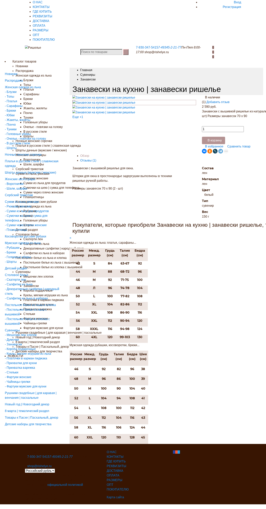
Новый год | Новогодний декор (27, 404)
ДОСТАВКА (41, 21)
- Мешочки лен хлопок (21, 335)
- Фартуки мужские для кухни (25, 386)
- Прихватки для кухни (21, 363)
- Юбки (10, 115)
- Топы (9, 96)
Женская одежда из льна (23, 87)
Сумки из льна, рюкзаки (22, 201)
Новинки (22, 66)
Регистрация (232, 7)
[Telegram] (220, 151)
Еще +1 (77, 117)
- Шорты (11, 148)
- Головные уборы (18, 134)
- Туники (11, 129)
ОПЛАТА (39, 25)
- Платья (11, 101)
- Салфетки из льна (19, 284)
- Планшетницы (16, 229)
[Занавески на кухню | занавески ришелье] (103, 97)
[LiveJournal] (215, 151)
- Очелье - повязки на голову (25, 138)
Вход (237, 2)
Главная (86, 70)
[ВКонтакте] (204, 151)
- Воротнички (14, 183)
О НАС (38, 2)
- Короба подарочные (20, 349)
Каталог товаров (24, 61)
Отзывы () (88, 160)
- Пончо (10, 124)
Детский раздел (16, 268)
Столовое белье (16, 275)
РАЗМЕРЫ (40, 30)
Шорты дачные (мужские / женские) (30, 172)
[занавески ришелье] (103, 112)
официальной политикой (65, 484)
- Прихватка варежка (20, 367)
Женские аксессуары (20, 179)
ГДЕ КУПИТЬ (42, 11)
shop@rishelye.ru (156, 52)
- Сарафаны (14, 106)
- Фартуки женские (18, 377)
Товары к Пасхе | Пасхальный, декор (31, 417)
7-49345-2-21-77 (169, 47)
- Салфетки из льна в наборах (26, 298)
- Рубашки (12, 247)
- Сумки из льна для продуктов (27, 211)
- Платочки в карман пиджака (26, 358)
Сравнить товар (238, 146)
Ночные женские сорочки (23, 154)
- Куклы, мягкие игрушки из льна (28, 353)
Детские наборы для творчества (28, 424)
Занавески (88, 79)
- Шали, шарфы (16, 188)
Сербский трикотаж (19, 195)
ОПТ (36, 35)
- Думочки (12, 339)
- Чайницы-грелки (17, 381)
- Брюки (10, 110)
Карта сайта (115, 497)
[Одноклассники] (209, 151)
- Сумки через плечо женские (26, 225)
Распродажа (14, 80)
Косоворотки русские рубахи (25, 236)
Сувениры (12, 330)
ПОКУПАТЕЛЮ (44, 39)
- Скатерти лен (15, 279)
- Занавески (13, 344)
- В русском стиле (17, 143)
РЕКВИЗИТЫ (42, 16)
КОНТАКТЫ (41, 7)
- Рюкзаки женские (18, 206)
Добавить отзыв (218, 102)
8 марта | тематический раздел (27, 411)
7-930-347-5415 (147, 47)
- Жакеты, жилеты (17, 120)
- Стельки (11, 372)
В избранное (213, 146)
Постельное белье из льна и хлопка (30, 305)
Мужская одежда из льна (23, 243)
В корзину (215, 140)
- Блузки (11, 92)
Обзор (84, 155)
